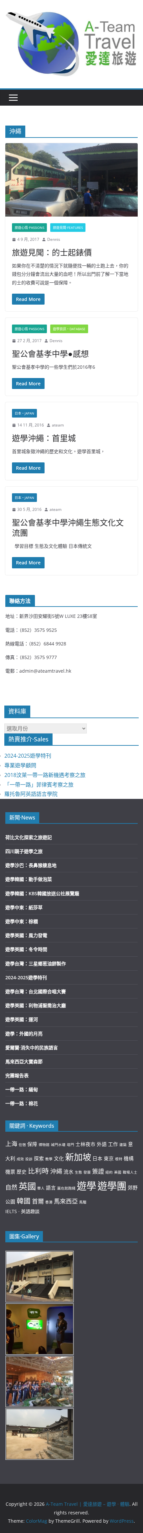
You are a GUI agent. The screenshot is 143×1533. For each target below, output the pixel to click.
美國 (117, 1172)
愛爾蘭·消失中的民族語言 (31, 1047)
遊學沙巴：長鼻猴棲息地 (31, 865)
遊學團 (111, 1186)
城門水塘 (58, 1144)
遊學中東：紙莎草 (24, 907)
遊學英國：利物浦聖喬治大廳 (35, 1005)
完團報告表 (17, 1075)
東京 (109, 1158)
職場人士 (130, 1172)
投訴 (29, 1159)
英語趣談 (30, 1211)
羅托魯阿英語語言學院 (31, 794)
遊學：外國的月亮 (24, 1033)
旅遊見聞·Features (68, 227)
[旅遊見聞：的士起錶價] (71, 180)
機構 (129, 1158)
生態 (78, 1172)
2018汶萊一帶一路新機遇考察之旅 (44, 775)
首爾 (38, 1201)
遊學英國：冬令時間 (26, 949)
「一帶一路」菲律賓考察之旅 (38, 784)
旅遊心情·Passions (29, 227)
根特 (118, 1159)
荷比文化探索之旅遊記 (28, 837)
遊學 (86, 1186)
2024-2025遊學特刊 (27, 755)
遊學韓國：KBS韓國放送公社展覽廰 (42, 893)
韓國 (24, 1200)
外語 (102, 1144)
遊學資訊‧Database (69, 329)
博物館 (44, 1144)
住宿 (22, 1144)
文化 (59, 1158)
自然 (11, 1187)
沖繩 (56, 1171)
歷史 (22, 1171)
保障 (32, 1144)
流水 (68, 1171)
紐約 (109, 1172)
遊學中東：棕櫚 (21, 921)
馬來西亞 (66, 1201)
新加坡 (78, 1157)
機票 (10, 1171)
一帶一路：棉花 (21, 1103)
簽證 (98, 1171)
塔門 (70, 1144)
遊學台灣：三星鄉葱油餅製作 (35, 963)
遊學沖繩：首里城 (44, 437)
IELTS (11, 1211)
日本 (97, 1158)
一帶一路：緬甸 (21, 1089)
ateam (58, 425)
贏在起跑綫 (66, 1188)
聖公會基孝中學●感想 (50, 353)
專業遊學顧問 (20, 765)
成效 (20, 1159)
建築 (123, 1144)
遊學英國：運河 (21, 1019)
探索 (39, 1158)
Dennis (53, 239)
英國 (27, 1186)
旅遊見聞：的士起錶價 (52, 252)
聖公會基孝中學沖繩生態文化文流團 (68, 527)
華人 (41, 1188)
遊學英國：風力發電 (26, 935)
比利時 (38, 1171)
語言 (51, 1187)
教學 (49, 1159)
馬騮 (82, 1202)
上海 (11, 1144)
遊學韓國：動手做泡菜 (28, 879)
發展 (87, 1172)
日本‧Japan (24, 413)
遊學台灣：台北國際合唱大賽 (35, 991)
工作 (113, 1144)
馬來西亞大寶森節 (24, 1061)
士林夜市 (85, 1144)
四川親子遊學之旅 (24, 851)
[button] (71, 42)
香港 (49, 1202)
